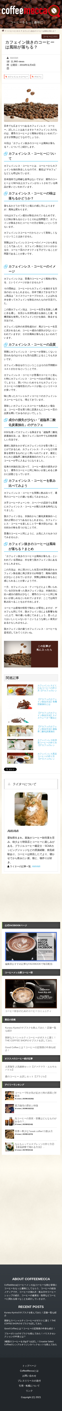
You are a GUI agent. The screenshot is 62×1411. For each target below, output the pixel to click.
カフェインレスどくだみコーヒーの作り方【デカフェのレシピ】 (47, 688)
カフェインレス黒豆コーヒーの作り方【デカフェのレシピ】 (47, 756)
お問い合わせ (29, 1375)
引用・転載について (29, 1385)
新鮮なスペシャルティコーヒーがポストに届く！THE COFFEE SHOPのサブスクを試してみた (30, 1322)
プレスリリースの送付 (29, 1380)
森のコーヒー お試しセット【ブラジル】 (26, 1076)
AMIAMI (14, 58)
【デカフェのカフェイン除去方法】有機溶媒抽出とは (47, 701)
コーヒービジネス (50, 36)
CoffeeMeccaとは (29, 1370)
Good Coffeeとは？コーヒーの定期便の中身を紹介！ (29, 1328)
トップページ (29, 1365)
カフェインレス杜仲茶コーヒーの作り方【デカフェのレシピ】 (47, 743)
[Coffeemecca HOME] (3, 31)
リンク (29, 1390)
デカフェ (38, 77)
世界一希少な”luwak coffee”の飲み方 (34, 1131)
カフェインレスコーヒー (18, 77)
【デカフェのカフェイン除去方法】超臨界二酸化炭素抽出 (47, 729)
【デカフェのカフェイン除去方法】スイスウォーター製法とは (47, 715)
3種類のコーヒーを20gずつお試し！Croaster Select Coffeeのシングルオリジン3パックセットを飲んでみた (30, 1343)
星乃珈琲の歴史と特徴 (26, 1105)
